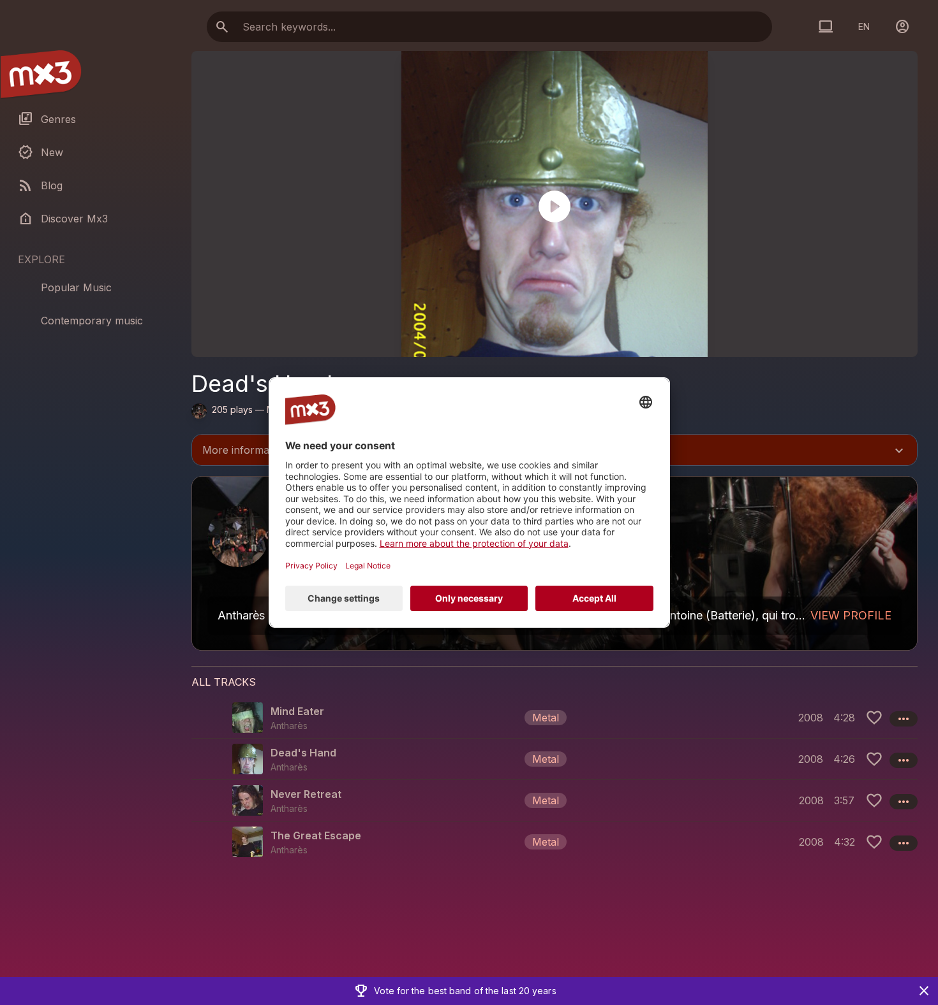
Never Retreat (306, 794)
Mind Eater (297, 711)
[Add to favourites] (874, 718)
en (864, 26)
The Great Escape (316, 835)
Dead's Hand (303, 752)
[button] (554, 717)
